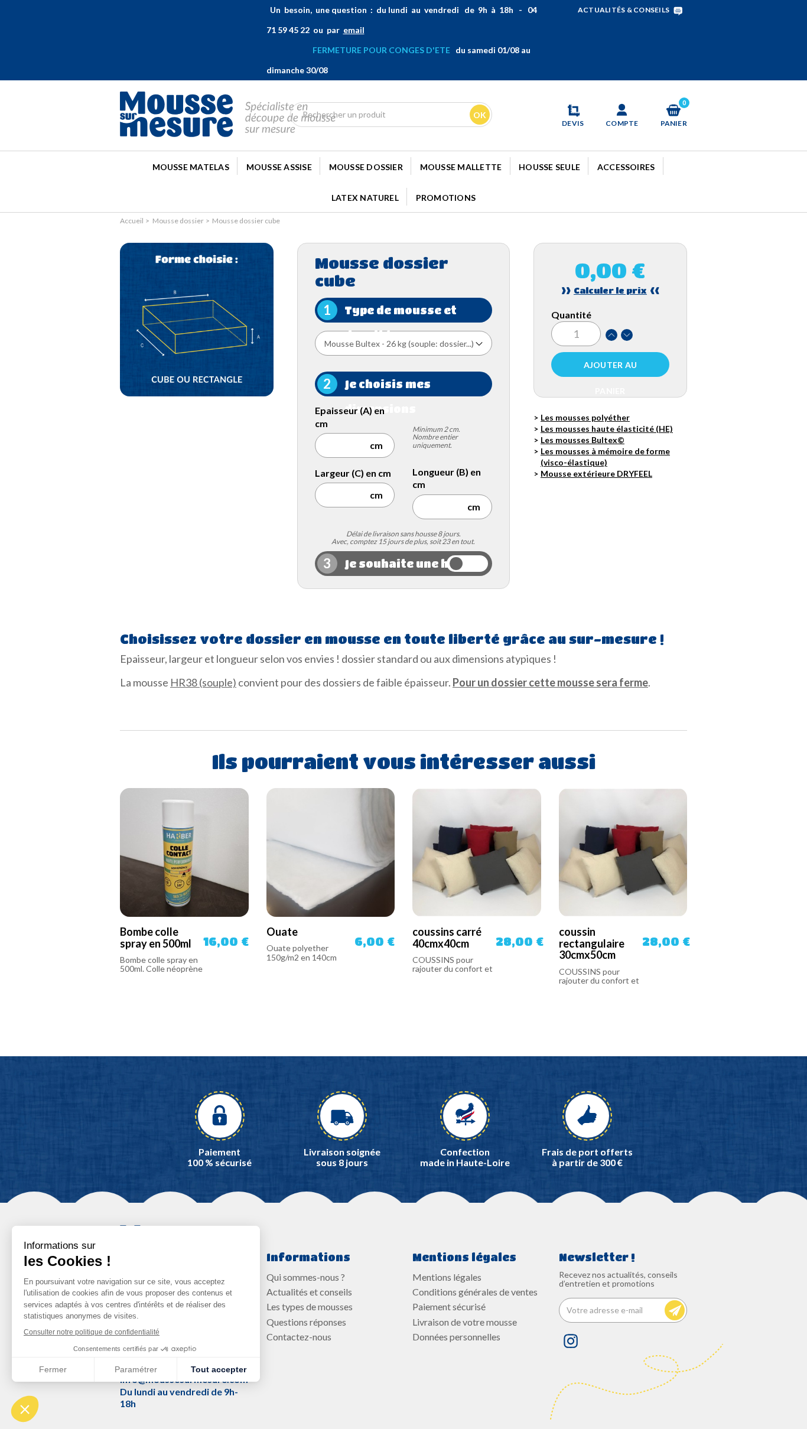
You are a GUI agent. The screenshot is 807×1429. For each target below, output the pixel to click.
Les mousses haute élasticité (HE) (607, 429)
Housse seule (549, 167)
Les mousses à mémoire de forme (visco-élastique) (605, 456)
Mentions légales (446, 1276)
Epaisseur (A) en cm (350, 417)
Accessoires (626, 167)
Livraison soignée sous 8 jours (342, 1157)
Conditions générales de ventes (475, 1291)
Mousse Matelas (190, 167)
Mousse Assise (279, 167)
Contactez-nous (298, 1336)
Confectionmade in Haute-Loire (465, 1157)
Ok (479, 115)
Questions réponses (306, 1321)
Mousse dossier (366, 167)
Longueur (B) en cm (446, 478)
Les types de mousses (309, 1306)
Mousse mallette (461, 167)
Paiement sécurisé (449, 1306)
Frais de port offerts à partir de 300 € (587, 1157)
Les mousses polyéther (585, 417)
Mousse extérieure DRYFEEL (596, 473)
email (354, 30)
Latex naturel (365, 198)
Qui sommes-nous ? (305, 1276)
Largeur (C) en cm (353, 472)
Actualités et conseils (309, 1291)
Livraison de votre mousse (464, 1321)
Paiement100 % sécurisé (219, 1157)
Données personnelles (456, 1336)
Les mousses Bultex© (582, 440)
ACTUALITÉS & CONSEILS (623, 9)
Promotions (446, 198)
